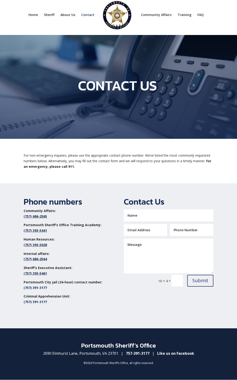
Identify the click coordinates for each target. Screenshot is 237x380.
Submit (200, 280)
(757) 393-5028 (35, 245)
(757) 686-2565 (35, 216)
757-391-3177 (138, 353)
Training (184, 15)
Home (33, 15)
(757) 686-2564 (35, 259)
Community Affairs (156, 15)
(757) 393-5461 (35, 273)
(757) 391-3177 (35, 287)
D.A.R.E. (118, 26)
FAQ (200, 15)
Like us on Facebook (175, 353)
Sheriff (49, 15)
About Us (67, 15)
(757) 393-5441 (35, 230)
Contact (87, 15)
